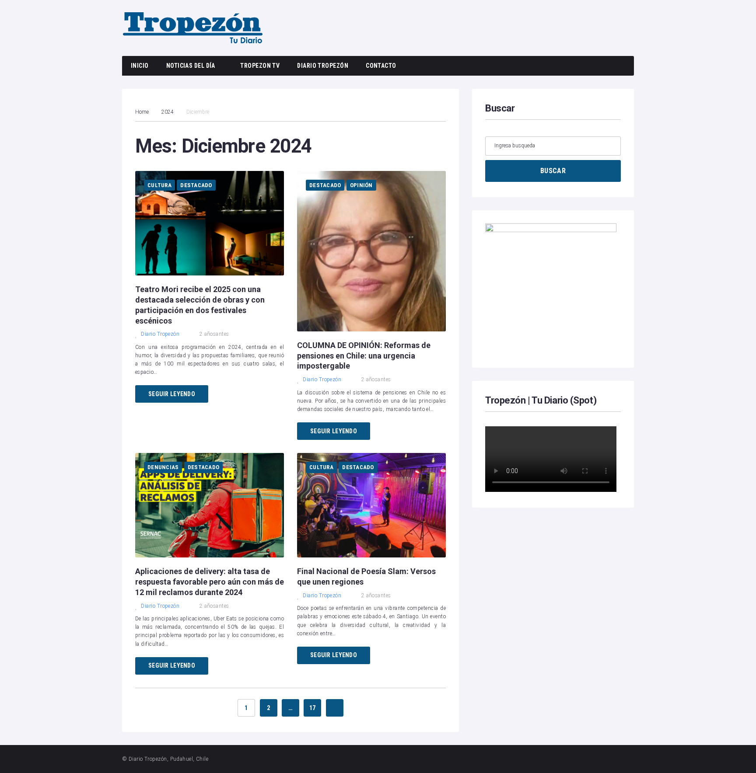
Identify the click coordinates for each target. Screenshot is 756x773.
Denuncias (162, 467)
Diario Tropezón (322, 65)
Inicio (140, 65)
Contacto (381, 65)
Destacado (196, 185)
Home (142, 112)
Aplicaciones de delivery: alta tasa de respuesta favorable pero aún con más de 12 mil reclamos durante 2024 (209, 582)
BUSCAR (553, 171)
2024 (167, 112)
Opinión (361, 185)
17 (312, 707)
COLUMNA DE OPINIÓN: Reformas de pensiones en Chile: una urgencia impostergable (363, 356)
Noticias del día (190, 65)
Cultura (159, 185)
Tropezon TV (260, 65)
